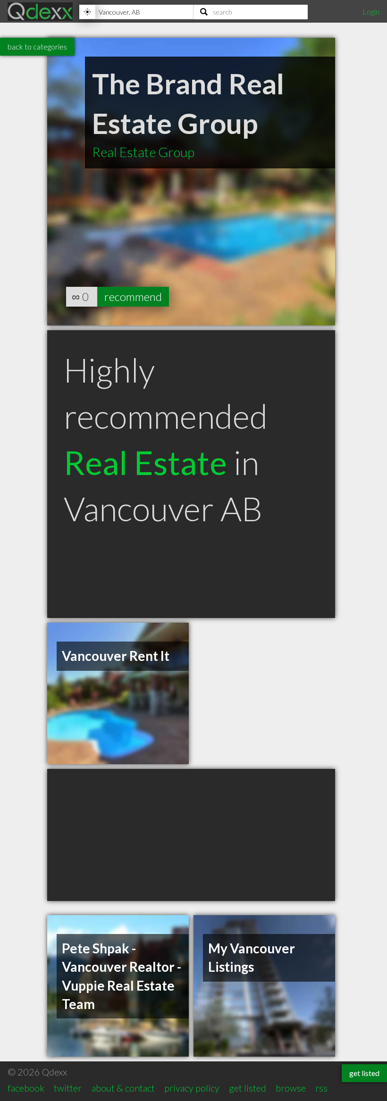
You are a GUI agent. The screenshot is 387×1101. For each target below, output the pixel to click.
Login (370, 11)
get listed (247, 1087)
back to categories (37, 46)
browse (291, 1087)
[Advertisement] (191, 835)
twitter (68, 1087)
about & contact (123, 1087)
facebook (26, 1087)
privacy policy (191, 1087)
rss (321, 1087)
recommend (133, 296)
